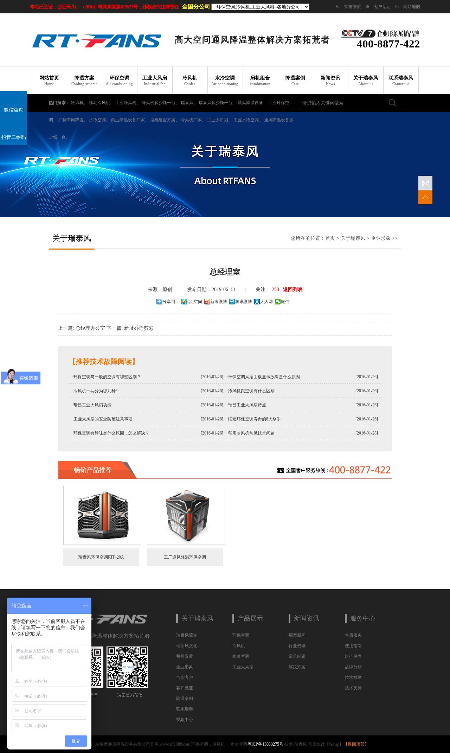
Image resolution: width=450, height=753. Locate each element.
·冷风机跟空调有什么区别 (251, 390)
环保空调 (119, 80)
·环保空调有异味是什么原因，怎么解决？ (110, 433)
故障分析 (353, 666)
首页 (330, 238)
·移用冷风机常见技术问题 (251, 433)
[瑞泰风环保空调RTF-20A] (102, 543)
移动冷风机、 (101, 102)
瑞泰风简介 (186, 635)
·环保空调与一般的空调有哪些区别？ (106, 376)
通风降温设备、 (252, 102)
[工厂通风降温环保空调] (186, 543)
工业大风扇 (154, 80)
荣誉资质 (352, 6)
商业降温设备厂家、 (130, 119)
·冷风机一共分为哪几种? (94, 390)
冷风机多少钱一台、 (161, 102)
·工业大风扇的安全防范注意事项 (102, 419)
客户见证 (382, 6)
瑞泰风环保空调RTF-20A (101, 557)
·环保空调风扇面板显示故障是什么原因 (263, 376)
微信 (285, 301)
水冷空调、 (99, 119)
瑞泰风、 (189, 102)
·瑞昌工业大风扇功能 (91, 405)
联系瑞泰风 (400, 80)
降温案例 (295, 80)
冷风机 (189, 80)
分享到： (170, 301)
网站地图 (411, 6)
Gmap (334, 744)
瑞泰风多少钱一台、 (218, 102)
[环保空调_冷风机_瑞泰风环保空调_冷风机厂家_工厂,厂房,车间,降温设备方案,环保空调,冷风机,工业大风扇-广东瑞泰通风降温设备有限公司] (96, 58)
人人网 (266, 301)
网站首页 (49, 80)
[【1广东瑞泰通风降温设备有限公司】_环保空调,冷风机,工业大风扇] (104, 625)
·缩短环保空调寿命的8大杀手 (254, 419)
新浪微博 (218, 301)
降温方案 (84, 80)
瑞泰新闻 (297, 635)
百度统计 (316, 744)
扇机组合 (260, 80)
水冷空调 (224, 80)
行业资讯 (297, 645)
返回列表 (293, 289)
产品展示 (250, 618)
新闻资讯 (330, 80)
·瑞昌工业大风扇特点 (246, 405)
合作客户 (184, 677)
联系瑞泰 (184, 709)
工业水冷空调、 (248, 119)
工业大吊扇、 (219, 119)
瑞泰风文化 (186, 645)
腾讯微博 (243, 301)
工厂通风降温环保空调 (185, 557)
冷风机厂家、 (193, 119)
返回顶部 (356, 744)
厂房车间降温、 (73, 119)
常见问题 (297, 656)
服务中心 (362, 618)
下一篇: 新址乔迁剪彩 (130, 328)
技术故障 (353, 677)
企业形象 (381, 238)
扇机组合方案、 (165, 119)
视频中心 (184, 719)
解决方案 (297, 666)
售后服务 (353, 635)
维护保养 (353, 656)
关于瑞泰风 (365, 80)
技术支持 (353, 688)
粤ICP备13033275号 (265, 744)
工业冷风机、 (128, 102)
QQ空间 (194, 301)
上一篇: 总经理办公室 (81, 328)
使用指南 (353, 645)
